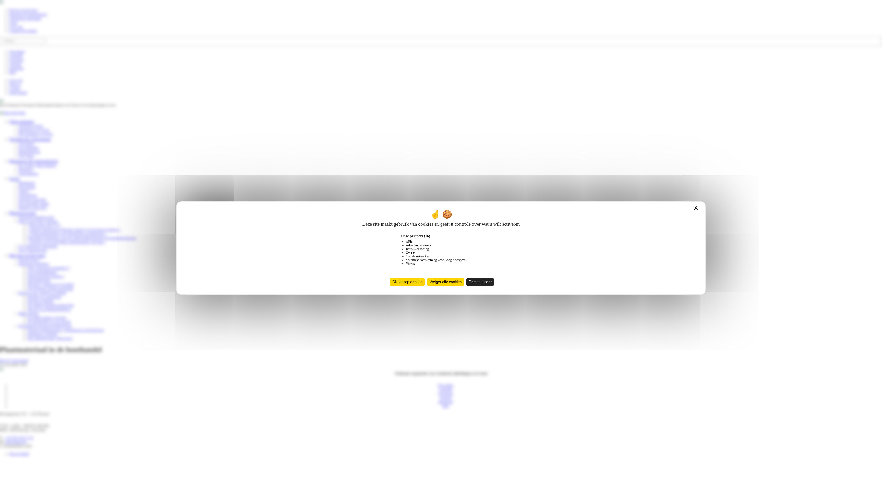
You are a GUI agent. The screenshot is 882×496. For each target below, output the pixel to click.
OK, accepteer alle (407, 282)
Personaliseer (480, 282)
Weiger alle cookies (446, 282)
